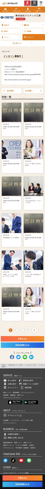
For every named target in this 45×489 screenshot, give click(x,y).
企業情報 (35, 31)
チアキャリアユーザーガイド (11, 398)
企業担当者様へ (14, 434)
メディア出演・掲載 (27, 420)
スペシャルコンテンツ (27, 392)
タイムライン (30, 37)
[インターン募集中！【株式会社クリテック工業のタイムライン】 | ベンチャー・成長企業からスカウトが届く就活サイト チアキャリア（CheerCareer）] (10, 3)
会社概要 (6, 420)
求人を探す (12, 380)
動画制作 (26, 448)
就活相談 (6, 395)
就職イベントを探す (31, 384)
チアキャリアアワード (9, 473)
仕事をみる (22, 339)
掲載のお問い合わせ (15, 438)
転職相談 (12, 395)
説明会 (12, 31)
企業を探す (12, 384)
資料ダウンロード (8, 445)
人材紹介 (31, 445)
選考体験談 (16, 392)
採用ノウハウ (27, 442)
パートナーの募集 (23, 473)
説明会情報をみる (22, 345)
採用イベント (18, 442)
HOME (3, 365)
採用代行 (33, 448)
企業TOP (12, 25)
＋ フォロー (20, 19)
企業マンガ (23, 43)
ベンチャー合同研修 (21, 445)
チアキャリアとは (15, 415)
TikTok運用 (18, 448)
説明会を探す (28, 380)
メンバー (12, 37)
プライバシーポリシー (9, 423)
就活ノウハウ (7, 392)
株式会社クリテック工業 (15, 365)
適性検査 (28, 387)
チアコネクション (8, 448)
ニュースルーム (14, 420)
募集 (35, 25)
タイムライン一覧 (30, 365)
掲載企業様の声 (7, 442)
